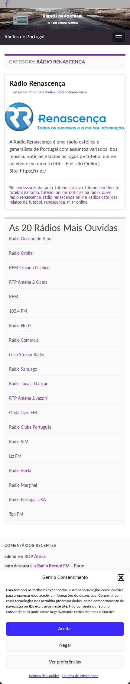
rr (68, 202)
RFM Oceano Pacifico (29, 268)
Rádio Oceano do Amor (31, 239)
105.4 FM (18, 311)
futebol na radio (24, 192)
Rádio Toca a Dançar (28, 384)
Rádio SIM (18, 442)
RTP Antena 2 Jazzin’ (28, 398)
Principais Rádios (42, 92)
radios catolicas (103, 197)
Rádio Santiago (23, 369)
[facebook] (7, 3)
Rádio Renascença (37, 83)
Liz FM (15, 456)
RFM (13, 297)
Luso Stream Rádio (26, 355)
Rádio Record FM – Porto (60, 566)
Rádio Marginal (23, 485)
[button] (121, 578)
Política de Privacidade (80, 676)
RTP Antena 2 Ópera (28, 282)
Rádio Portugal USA (27, 500)
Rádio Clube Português (30, 427)
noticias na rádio (84, 192)
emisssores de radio (35, 188)
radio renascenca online (65, 197)
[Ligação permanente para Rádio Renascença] (65, 116)
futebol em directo (102, 188)
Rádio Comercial (24, 340)
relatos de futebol (25, 202)
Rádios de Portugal (24, 36)
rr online (79, 202)
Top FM (16, 514)
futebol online (54, 192)
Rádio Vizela (20, 471)
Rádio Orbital (21, 253)
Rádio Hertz (20, 326)
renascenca (54, 202)
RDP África (35, 557)
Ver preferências (65, 662)
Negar (65, 645)
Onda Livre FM (23, 413)
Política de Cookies (44, 676)
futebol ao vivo (69, 188)
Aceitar (65, 629)
